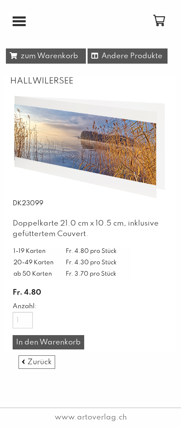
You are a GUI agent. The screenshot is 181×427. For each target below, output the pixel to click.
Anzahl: (23, 306)
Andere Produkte (130, 56)
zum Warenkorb (47, 56)
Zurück (39, 362)
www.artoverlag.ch (91, 417)
